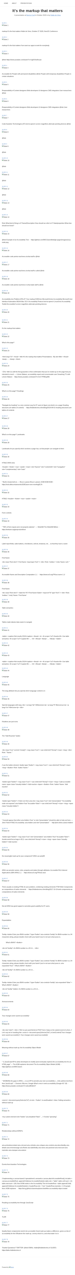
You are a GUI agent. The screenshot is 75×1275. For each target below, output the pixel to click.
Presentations (26, 3)
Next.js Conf (30, 15)
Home (6, 3)
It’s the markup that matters (37, 11)
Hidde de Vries (55, 15)
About (14, 3)
